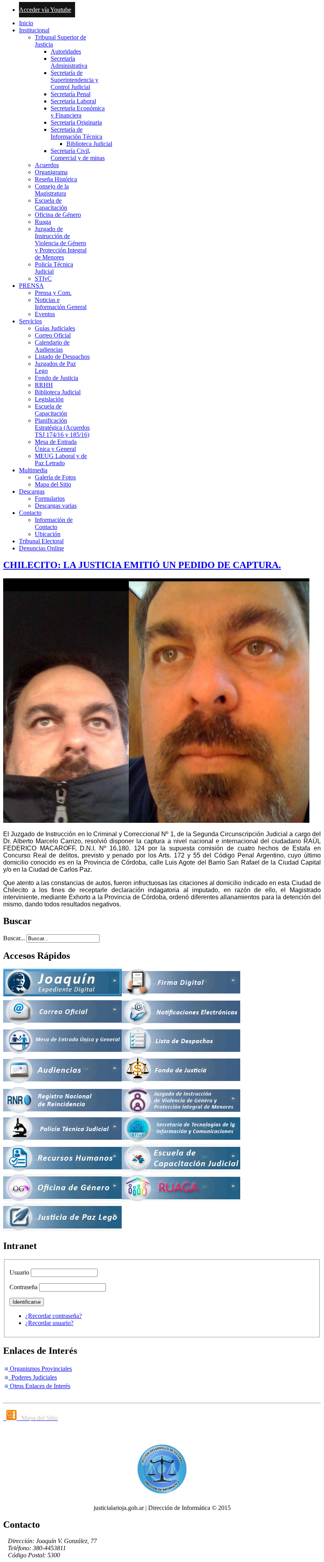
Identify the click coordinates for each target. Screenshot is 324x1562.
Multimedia (33, 470)
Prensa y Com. (53, 292)
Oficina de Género (58, 214)
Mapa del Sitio (53, 484)
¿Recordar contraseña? (53, 1315)
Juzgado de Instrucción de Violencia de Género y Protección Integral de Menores (61, 243)
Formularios (50, 498)
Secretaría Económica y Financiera (78, 112)
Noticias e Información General (61, 303)
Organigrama (51, 172)
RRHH (44, 385)
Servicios (30, 321)
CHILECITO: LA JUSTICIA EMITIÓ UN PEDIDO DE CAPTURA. (142, 565)
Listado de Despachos (62, 356)
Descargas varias (56, 505)
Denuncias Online (41, 548)
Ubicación (47, 534)
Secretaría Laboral (73, 101)
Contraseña (23, 1287)
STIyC (43, 278)
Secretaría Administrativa (69, 62)
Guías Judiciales (55, 328)
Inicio (26, 23)
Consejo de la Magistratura (52, 190)
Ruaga (43, 221)
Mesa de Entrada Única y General (56, 445)
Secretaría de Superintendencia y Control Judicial (74, 79)
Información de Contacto (54, 523)
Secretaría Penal (70, 94)
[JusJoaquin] (62, 994)
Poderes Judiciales (32, 1377)
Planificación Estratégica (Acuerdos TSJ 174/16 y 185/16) (62, 427)
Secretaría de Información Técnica (76, 133)
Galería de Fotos (55, 477)
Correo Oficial (53, 335)
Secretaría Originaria (76, 122)
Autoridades (66, 51)
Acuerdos (47, 165)
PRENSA (31, 285)
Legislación (49, 399)
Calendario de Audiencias (52, 346)
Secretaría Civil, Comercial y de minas (78, 154)
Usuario (19, 1272)
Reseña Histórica (56, 179)
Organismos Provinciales (40, 1368)
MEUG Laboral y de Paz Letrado (61, 459)
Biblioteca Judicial (89, 143)
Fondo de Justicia (56, 378)
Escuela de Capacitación (51, 204)
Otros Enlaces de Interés (39, 1386)
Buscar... (14, 938)
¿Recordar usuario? (49, 1323)
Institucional (34, 30)
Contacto (30, 512)
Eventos (45, 314)
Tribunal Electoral (41, 541)
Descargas (32, 491)
